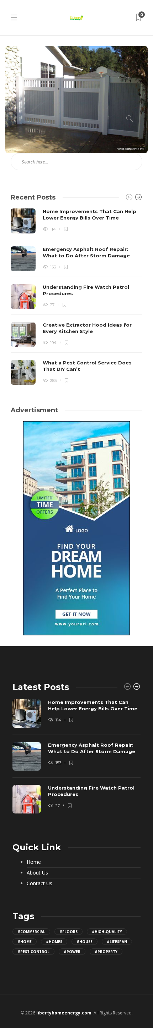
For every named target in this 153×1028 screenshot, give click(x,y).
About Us (37, 872)
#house (84, 941)
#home (24, 941)
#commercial (31, 931)
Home (34, 862)
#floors (68, 931)
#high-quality (107, 931)
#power (72, 951)
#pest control (33, 951)
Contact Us (39, 883)
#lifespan (117, 941)
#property (106, 951)
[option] (76, 296)
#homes (54, 941)
